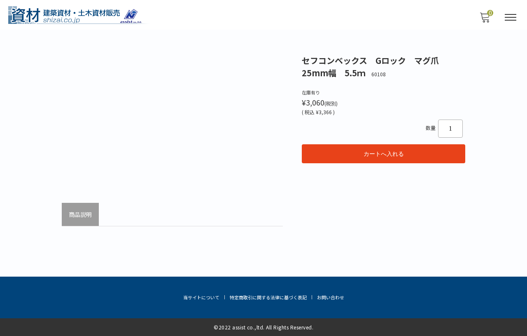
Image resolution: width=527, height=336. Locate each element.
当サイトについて (201, 297)
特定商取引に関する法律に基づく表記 (268, 297)
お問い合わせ (330, 297)
